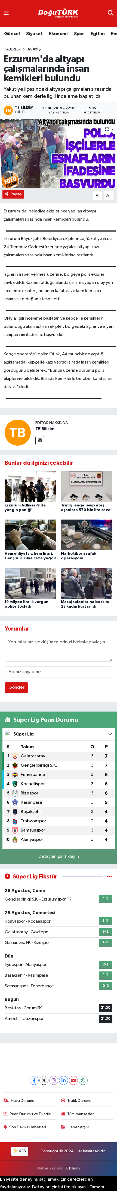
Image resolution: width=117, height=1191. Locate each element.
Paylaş (16, 194)
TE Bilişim (72, 1168)
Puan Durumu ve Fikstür (30, 1114)
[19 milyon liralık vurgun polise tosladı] (30, 583)
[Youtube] (73, 1080)
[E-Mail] (39, 440)
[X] (43, 1080)
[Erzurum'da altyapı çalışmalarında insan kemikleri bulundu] (58, 153)
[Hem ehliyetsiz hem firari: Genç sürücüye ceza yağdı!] (30, 534)
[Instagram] (53, 1080)
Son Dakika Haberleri (27, 1127)
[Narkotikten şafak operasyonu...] (87, 534)
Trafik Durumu (79, 1101)
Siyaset (34, 33)
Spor (79, 33)
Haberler (12, 49)
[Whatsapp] (83, 1080)
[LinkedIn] (63, 1080)
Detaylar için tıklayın (58, 856)
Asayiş (34, 49)
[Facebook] (34, 1080)
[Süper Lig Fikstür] (109, 876)
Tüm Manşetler (80, 1114)
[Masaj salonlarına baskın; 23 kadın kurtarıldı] (87, 583)
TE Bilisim (44, 429)
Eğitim (97, 33)
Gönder (16, 687)
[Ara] (110, 13)
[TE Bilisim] (18, 432)
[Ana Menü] (6, 13)
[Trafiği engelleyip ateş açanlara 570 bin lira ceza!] (87, 486)
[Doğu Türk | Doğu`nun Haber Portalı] (58, 13)
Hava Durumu (22, 1101)
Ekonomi (58, 33)
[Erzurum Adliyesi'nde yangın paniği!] (30, 486)
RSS (22, 1151)
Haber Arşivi (78, 1127)
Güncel (12, 33)
